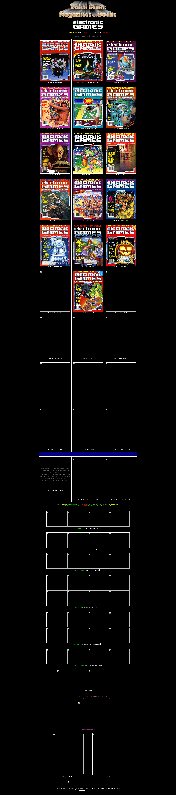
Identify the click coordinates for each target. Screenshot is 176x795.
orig (98, 82)
